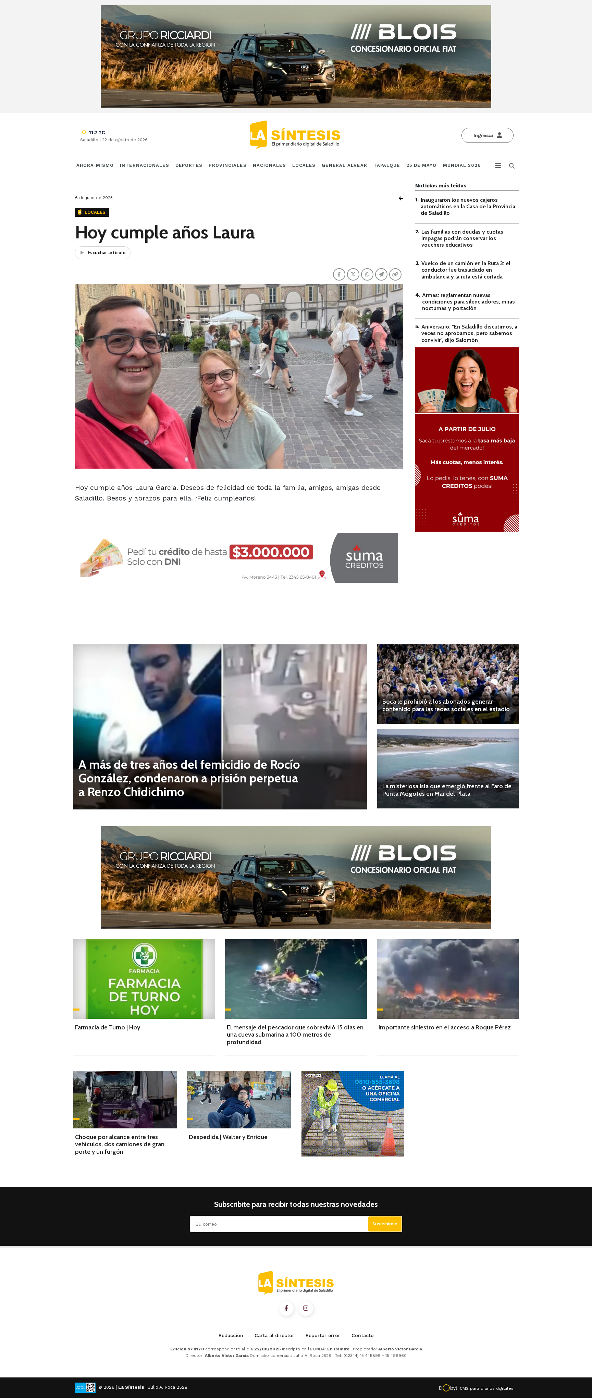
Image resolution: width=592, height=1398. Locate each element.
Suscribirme (384, 1223)
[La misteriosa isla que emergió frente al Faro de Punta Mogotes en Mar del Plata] (448, 768)
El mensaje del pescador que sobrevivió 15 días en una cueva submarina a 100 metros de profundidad (295, 1035)
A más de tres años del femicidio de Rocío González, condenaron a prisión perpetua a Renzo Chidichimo (189, 778)
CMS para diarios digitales (487, 1388)
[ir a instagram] (306, 1308)
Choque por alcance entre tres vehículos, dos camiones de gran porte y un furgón (119, 1144)
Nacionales (269, 165)
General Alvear (344, 165)
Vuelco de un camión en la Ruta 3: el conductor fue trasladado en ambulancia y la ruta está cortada (465, 270)
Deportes (189, 165)
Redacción (231, 1335)
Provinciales (227, 165)
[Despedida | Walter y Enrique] (239, 1099)
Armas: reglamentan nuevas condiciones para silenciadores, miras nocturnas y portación (468, 301)
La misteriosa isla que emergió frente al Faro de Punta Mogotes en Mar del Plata (446, 789)
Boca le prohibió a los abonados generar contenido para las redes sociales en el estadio (446, 705)
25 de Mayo (421, 165)
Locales (304, 165)
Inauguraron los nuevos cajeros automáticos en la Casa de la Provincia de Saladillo (468, 206)
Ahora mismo (95, 165)
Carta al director (274, 1335)
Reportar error (323, 1335)
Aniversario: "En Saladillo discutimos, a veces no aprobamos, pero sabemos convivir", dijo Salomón (469, 333)
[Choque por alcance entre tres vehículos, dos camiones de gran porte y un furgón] (125, 1099)
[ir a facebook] (286, 1308)
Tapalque (386, 165)
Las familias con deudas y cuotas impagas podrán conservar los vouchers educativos (462, 238)
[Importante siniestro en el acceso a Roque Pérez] (448, 979)
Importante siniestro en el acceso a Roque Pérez (445, 1027)
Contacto (363, 1335)
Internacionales (144, 165)
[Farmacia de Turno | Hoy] (144, 979)
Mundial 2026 (462, 165)
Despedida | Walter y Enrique (228, 1137)
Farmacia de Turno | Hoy (107, 1027)
